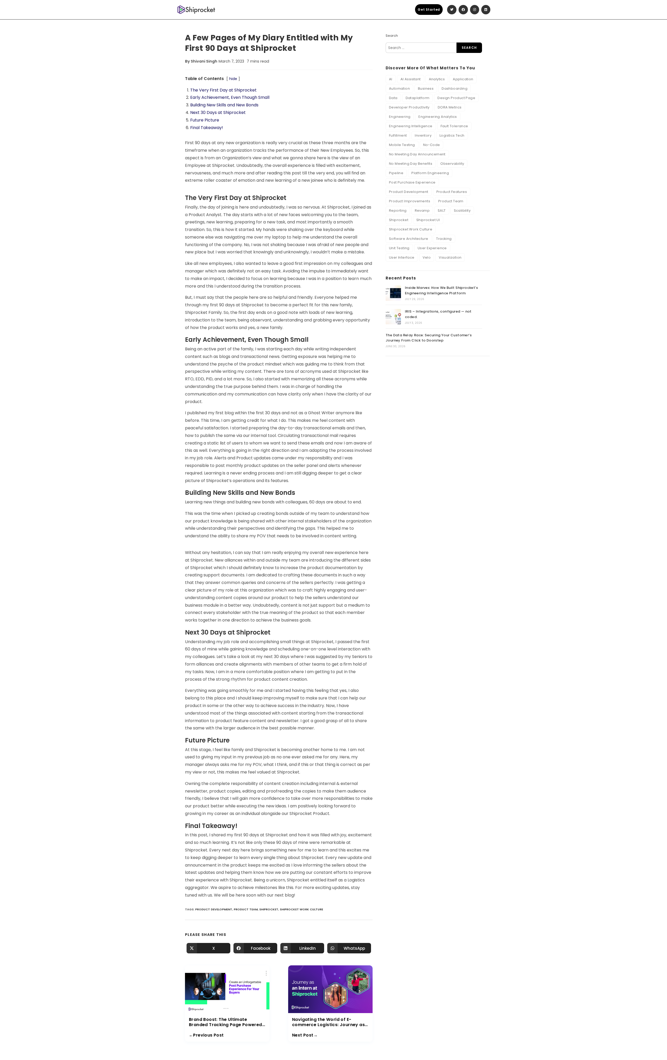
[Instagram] (474, 9)
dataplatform (418, 97)
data (393, 97)
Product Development (213, 909)
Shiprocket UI (428, 219)
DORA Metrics (450, 107)
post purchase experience (412, 182)
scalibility (462, 210)
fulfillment (398, 135)
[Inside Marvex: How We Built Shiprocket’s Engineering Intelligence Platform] (393, 293)
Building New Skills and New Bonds (224, 105)
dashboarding (454, 88)
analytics (437, 79)
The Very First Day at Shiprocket (223, 90)
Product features (451, 191)
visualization (450, 257)
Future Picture (204, 120)
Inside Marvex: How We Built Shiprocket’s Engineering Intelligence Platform (441, 290)
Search (392, 35)
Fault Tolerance (454, 126)
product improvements (409, 201)
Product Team (246, 909)
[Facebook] (463, 9)
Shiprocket (268, 909)
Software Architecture (408, 238)
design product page (456, 97)
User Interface (402, 257)
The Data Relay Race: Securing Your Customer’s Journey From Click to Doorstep (429, 338)
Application (463, 79)
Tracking (444, 238)
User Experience (432, 248)
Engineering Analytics (437, 116)
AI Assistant (410, 79)
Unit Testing (399, 248)
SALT (442, 210)
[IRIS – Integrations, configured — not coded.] (393, 316)
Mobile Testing (402, 144)
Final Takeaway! (206, 128)
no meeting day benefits (410, 163)
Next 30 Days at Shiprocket (218, 112)
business (426, 88)
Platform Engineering (430, 172)
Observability (452, 163)
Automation (399, 88)
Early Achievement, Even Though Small (229, 97)
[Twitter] (451, 9)
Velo (427, 257)
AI (390, 79)
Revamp (422, 210)
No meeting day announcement (417, 154)
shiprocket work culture (301, 909)
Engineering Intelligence (411, 126)
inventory (423, 135)
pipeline (396, 172)
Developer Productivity (409, 107)
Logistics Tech (452, 135)
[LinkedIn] (485, 9)
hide (233, 78)
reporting (398, 210)
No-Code (431, 144)
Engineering (399, 116)
